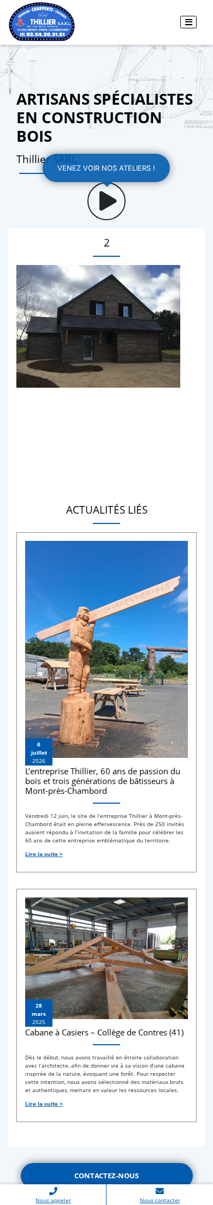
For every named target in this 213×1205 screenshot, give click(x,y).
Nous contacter (160, 1200)
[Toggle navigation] (188, 22)
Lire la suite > (44, 854)
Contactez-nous (106, 1175)
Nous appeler (53, 1200)
